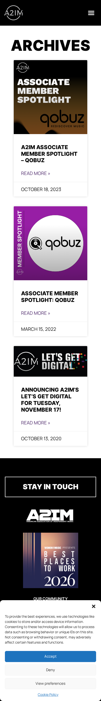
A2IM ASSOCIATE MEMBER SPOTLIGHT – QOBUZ (49, 154)
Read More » (35, 173)
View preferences (50, 683)
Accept (50, 656)
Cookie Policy (48, 694)
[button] (93, 606)
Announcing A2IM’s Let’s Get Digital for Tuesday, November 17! (50, 399)
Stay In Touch (50, 486)
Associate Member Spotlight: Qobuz (49, 296)
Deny (50, 669)
